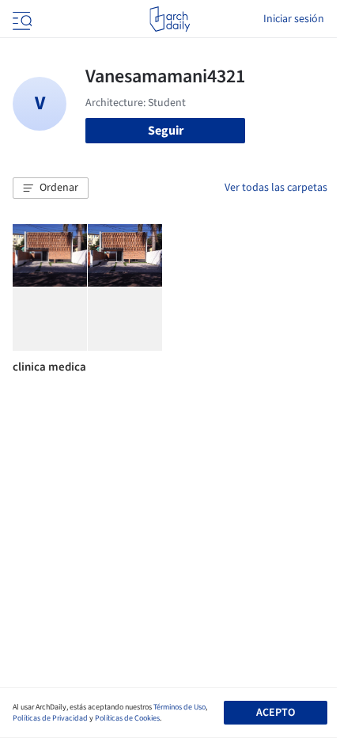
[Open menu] (20, 19)
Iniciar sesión (293, 19)
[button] (51, 188)
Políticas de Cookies (127, 718)
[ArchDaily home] (169, 19)
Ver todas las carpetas (276, 188)
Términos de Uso (179, 707)
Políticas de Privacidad (50, 718)
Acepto (275, 713)
